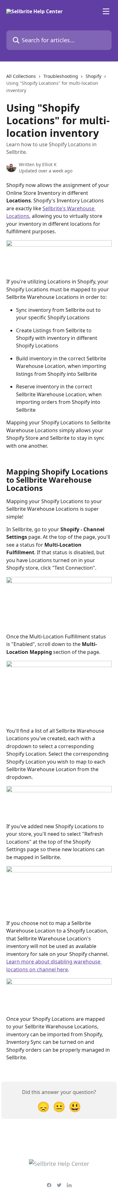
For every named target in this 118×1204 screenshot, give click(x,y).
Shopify (93, 76)
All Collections (21, 76)
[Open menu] (106, 11)
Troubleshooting (60, 76)
